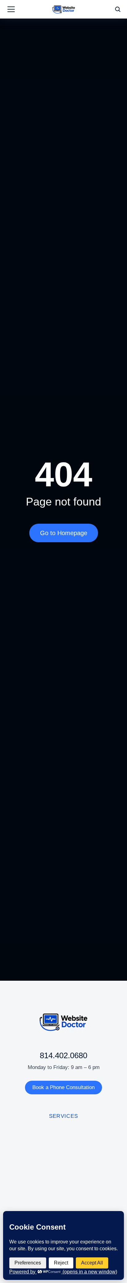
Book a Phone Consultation (63, 1087)
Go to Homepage (63, 533)
